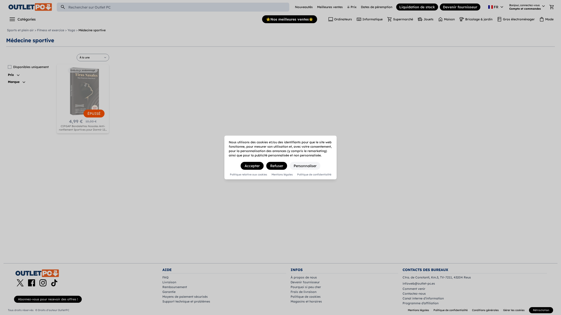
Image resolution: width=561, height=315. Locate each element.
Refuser (276, 166)
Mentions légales (282, 174)
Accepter (252, 166)
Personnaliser (305, 166)
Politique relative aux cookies (248, 174)
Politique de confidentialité (314, 174)
